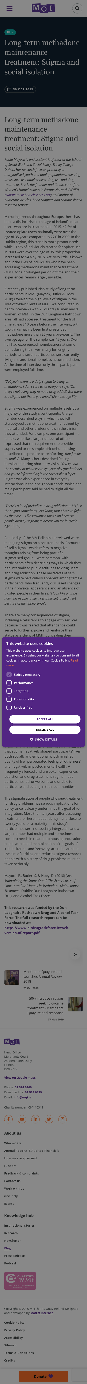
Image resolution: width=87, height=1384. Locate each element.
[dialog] (43, 692)
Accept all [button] (45, 719)
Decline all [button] (45, 730)
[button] (43, 739)
